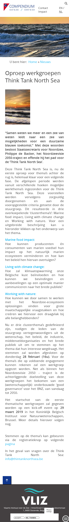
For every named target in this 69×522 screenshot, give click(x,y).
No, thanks (31, 518)
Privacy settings (49, 510)
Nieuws (45, 62)
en (61, 8)
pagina (10, 444)
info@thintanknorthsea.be (24, 459)
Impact (42, 11)
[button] (17, 106)
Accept (18, 518)
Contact (43, 8)
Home (32, 62)
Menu (65, 518)
